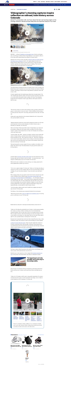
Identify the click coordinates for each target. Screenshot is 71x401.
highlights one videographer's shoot (27, 54)
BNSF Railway (29, 177)
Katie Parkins (16, 50)
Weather (48, 1)
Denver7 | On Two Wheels (52, 4)
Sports (52, 1)
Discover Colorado (36, 4)
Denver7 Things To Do (43, 4)
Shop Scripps (57, 1)
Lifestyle (13, 9)
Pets (62, 4)
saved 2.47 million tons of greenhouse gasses (30, 193)
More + (65, 4)
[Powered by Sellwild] (42, 364)
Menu (34, 1)
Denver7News (5, 4)
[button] (16, 315)
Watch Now (63, 1)
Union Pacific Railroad (20, 177)
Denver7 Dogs (59, 4)
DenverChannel (7, 4)
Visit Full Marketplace (41, 334)
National (43, 1)
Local (39, 1)
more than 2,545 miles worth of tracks (24, 156)
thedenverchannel (6, 4)
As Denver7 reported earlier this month (18, 222)
